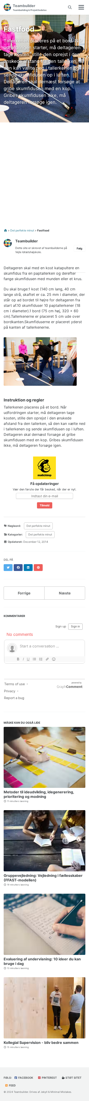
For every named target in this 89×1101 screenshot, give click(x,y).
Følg (79, 248)
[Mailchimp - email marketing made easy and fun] (44, 467)
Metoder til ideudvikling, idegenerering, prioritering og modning (39, 794)
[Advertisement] (44, 174)
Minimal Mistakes (60, 1091)
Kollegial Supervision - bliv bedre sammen (41, 1042)
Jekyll (44, 1091)
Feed (12, 1085)
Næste (65, 593)
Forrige (24, 593)
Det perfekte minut (38, 526)
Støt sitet (73, 1077)
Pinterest (49, 1077)
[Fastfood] (40, 363)
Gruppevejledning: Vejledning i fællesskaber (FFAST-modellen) (43, 877)
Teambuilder (30, 7)
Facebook (25, 1077)
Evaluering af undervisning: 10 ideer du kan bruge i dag (42, 961)
